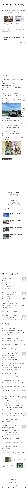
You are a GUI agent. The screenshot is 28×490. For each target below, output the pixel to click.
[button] (25, 296)
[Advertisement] (14, 58)
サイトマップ (14, 479)
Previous (2, 21)
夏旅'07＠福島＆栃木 (8, 159)
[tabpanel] (8, 20)
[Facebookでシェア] (14, 195)
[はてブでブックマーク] (17, 195)
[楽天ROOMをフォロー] (12, 203)
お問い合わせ (14, 485)
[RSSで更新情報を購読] (18, 203)
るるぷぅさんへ (9, 425)
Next (26, 21)
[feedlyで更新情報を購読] (15, 203)
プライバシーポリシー (14, 482)
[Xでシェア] (11, 195)
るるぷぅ (7, 396)
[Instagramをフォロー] (9, 203)
